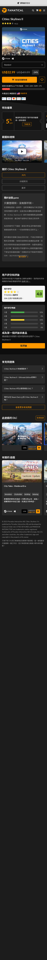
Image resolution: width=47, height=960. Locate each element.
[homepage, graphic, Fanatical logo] (12, 10)
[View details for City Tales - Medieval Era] (22, 471)
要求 (24, 188)
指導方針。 (26, 281)
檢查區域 (23, 93)
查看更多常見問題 (24, 407)
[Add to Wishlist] (42, 80)
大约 (24, 175)
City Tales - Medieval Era (15, 486)
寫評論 (23, 345)
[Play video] (22, 151)
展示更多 (22, 257)
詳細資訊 (24, 181)
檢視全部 (40, 418)
